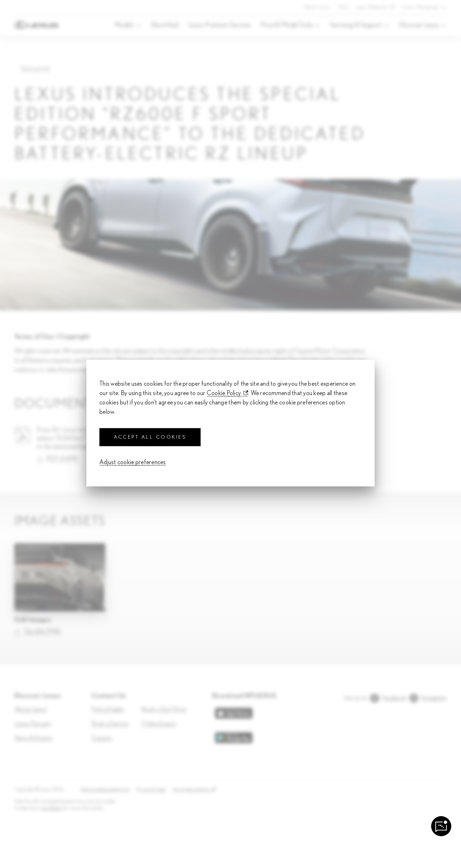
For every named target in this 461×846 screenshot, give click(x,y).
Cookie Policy (224, 393)
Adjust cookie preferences (132, 462)
